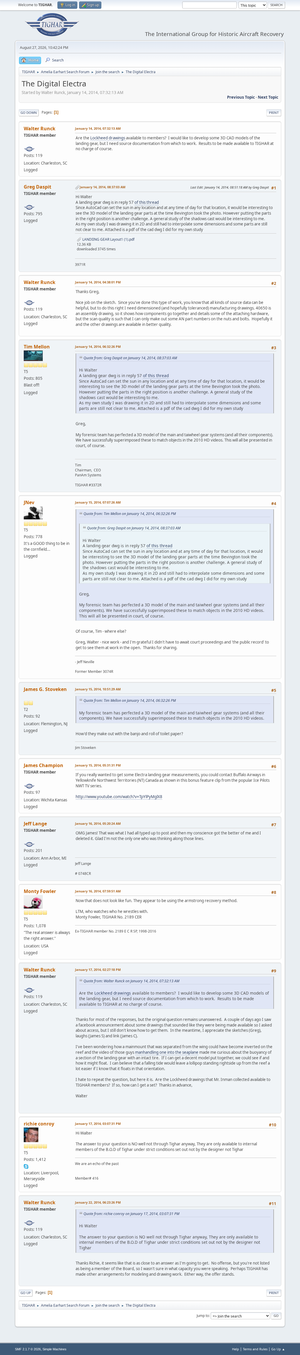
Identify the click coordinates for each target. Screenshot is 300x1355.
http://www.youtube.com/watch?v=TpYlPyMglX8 (119, 796)
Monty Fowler (40, 891)
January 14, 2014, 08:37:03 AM (102, 187)
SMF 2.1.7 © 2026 (28, 1349)
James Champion (43, 765)
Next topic (268, 97)
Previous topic (241, 97)
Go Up (26, 1293)
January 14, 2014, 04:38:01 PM (98, 282)
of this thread (146, 202)
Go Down (29, 112)
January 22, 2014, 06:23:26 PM (98, 1202)
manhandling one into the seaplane (166, 1052)
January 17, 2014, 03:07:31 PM (98, 1123)
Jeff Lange (35, 823)
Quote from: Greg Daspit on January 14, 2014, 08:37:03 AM (130, 357)
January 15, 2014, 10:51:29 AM (98, 689)
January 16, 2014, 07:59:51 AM (98, 891)
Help (235, 1349)
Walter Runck (39, 128)
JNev (29, 502)
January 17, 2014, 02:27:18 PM (98, 969)
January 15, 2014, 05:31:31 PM (98, 765)
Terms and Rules (255, 1349)
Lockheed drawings (108, 138)
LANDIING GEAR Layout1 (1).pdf (107, 239)
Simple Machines (54, 1349)
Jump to (203, 1315)
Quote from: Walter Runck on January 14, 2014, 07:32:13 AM (131, 980)
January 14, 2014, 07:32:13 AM (98, 128)
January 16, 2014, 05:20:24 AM (98, 823)
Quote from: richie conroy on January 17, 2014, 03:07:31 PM (131, 1213)
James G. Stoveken (45, 689)
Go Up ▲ (278, 1349)
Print (274, 112)
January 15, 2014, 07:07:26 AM (98, 502)
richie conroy (39, 1123)
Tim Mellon (37, 346)
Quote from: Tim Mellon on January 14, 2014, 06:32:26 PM (129, 513)
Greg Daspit (37, 187)
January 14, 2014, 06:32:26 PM (98, 346)
